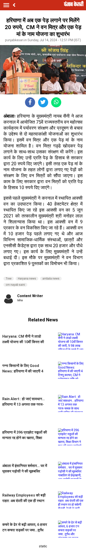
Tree (8, 278)
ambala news (50, 278)
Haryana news (27, 278)
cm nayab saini (15, 284)
